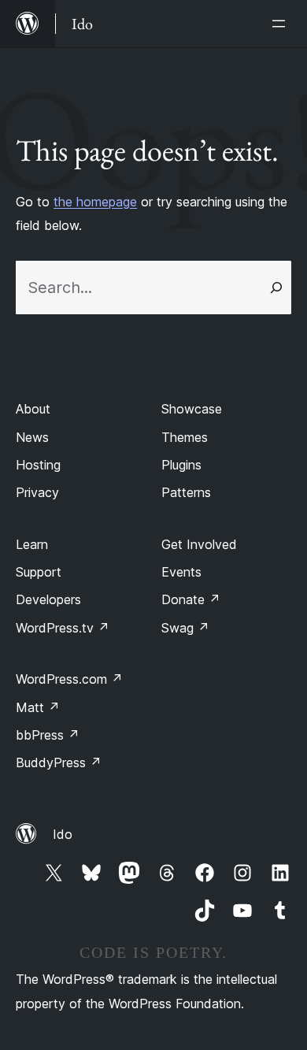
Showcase (191, 409)
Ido (62, 834)
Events (181, 572)
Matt (38, 707)
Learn (32, 544)
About (33, 409)
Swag (185, 628)
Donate (190, 599)
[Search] (276, 287)
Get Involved (199, 544)
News (32, 437)
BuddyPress (59, 762)
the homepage (95, 202)
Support (38, 572)
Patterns (186, 492)
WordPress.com (69, 679)
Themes (184, 437)
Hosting (38, 465)
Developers (48, 599)
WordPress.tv (62, 628)
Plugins (181, 465)
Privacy (37, 492)
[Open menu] (282, 23)
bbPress (48, 735)
